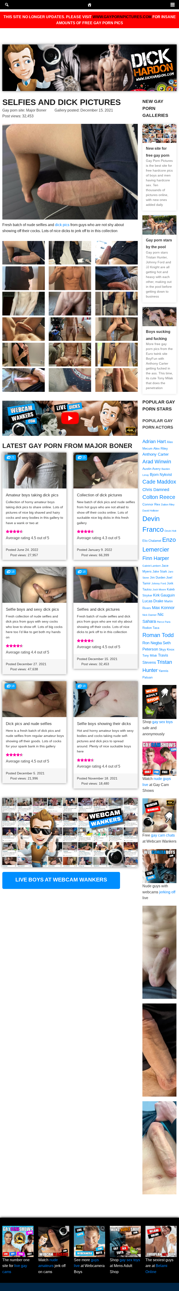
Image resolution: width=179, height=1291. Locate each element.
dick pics (62, 225)
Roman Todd (158, 635)
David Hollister (150, 510)
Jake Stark (159, 571)
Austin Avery (151, 469)
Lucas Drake (152, 601)
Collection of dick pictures (99, 495)
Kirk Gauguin (164, 595)
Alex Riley (160, 448)
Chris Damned (155, 489)
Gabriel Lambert (151, 565)
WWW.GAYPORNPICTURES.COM (122, 17)
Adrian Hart (154, 441)
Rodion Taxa (150, 628)
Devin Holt (170, 530)
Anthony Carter (155, 454)
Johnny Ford (158, 583)
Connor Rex (151, 504)
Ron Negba (152, 643)
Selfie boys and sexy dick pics (32, 609)
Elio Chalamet (151, 540)
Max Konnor (163, 607)
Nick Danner (149, 614)
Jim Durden (157, 577)
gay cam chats (163, 835)
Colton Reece (158, 497)
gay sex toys (162, 722)
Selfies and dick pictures (98, 609)
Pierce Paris (164, 621)
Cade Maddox (159, 482)
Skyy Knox (166, 649)
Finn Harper (155, 558)
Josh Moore (159, 589)
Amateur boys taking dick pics (32, 495)
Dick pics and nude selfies (29, 724)
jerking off (167, 892)
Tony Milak (149, 655)
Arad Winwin (156, 461)
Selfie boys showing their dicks (104, 724)
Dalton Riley (168, 504)
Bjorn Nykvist (161, 475)
